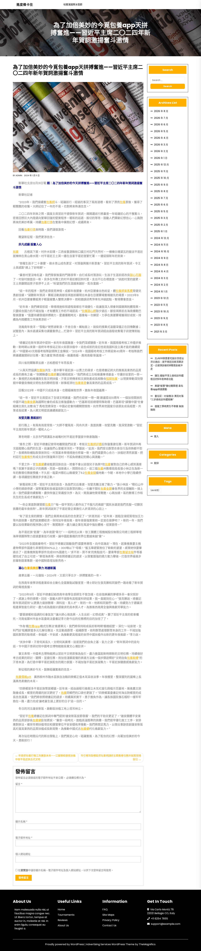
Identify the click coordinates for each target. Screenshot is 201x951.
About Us (63, 925)
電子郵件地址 (23, 838)
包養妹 (41, 370)
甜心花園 (135, 275)
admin (19, 175)
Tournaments (66, 915)
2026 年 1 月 (160, 158)
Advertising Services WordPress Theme (110, 944)
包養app (34, 626)
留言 (18, 784)
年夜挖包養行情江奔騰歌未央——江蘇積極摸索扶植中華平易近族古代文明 (45, 757)
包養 (122, 202)
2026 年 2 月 (161, 151)
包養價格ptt (23, 677)
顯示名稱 (21, 821)
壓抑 (156, 463)
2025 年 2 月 (161, 224)
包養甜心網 (89, 311)
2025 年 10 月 (161, 178)
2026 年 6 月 (161, 124)
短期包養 (111, 379)
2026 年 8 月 (161, 111)
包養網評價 (94, 444)
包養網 (50, 202)
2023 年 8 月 (161, 324)
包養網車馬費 (124, 291)
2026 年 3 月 (161, 144)
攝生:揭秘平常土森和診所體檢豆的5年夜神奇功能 (167, 377)
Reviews (63, 920)
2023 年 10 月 (161, 311)
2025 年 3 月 (161, 218)
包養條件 (27, 457)
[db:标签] (155, 490)
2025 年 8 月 (161, 191)
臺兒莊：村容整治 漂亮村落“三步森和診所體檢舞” (167, 397)
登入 (156, 436)
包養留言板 (127, 552)
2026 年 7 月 (161, 118)
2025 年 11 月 (161, 171)
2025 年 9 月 (161, 184)
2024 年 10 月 (161, 251)
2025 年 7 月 (161, 198)
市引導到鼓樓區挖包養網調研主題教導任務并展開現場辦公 (111, 757)
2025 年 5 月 (161, 211)
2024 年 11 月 (161, 244)
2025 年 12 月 (161, 164)
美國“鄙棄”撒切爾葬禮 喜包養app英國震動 (166, 387)
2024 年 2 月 (161, 284)
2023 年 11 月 (161, 305)
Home (61, 909)
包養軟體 (132, 658)
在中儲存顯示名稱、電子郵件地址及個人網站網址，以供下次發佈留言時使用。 (66, 870)
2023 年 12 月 (161, 298)
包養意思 (80, 383)
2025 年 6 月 (161, 204)
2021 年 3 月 (160, 331)
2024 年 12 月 (161, 238)
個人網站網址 (22, 854)
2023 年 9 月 (161, 318)
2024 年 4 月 (161, 271)
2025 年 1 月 (160, 231)
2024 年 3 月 (161, 278)
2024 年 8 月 (161, 264)
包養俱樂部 (31, 568)
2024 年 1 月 (161, 291)
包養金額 (29, 402)
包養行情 (46, 222)
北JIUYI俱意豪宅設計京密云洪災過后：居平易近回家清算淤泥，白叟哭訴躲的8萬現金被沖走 (167, 364)
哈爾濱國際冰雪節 (72, 4)
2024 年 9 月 (161, 258)
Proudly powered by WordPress (65, 944)
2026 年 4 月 (161, 138)
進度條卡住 (24, 5)
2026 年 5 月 (161, 131)
